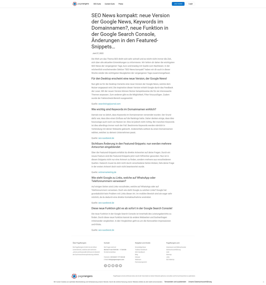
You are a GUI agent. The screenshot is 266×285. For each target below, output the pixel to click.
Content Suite (110, 4)
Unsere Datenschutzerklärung (200, 282)
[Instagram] (116, 265)
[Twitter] (120, 265)
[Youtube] (109, 265)
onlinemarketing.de (107, 172)
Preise (121, 4)
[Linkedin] (113, 265)
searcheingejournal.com (109, 104)
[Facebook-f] (105, 265)
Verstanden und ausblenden (175, 282)
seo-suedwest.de (106, 138)
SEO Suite (97, 4)
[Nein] (263, 282)
